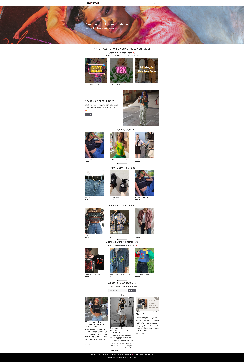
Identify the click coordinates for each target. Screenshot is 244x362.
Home (139, 3)
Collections (152, 3)
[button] (2, 25)
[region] (122, 25)
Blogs (144, 3)
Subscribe (131, 290)
